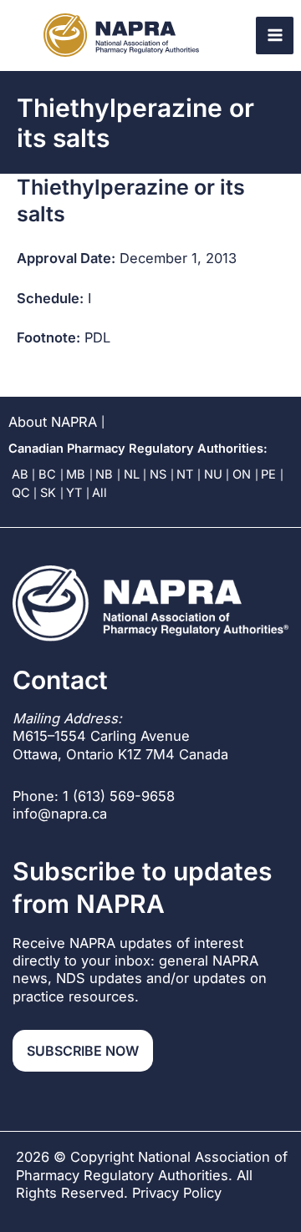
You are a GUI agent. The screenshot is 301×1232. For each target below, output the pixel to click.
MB (75, 474)
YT (74, 492)
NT (184, 474)
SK (48, 492)
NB (104, 474)
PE (268, 474)
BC (47, 474)
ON (241, 474)
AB (20, 474)
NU (213, 474)
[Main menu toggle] (274, 35)
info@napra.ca (60, 813)
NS (158, 474)
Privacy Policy (177, 1192)
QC (21, 492)
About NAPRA (52, 421)
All (99, 492)
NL (132, 474)
